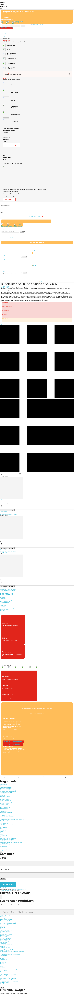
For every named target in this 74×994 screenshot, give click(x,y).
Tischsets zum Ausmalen (6, 798)
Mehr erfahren (6, 286)
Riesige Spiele (3, 970)
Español (19, 21)
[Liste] (37, 471)
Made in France (7, 157)
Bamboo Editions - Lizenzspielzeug (8, 791)
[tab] (37, 286)
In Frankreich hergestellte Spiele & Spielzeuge (10, 822)
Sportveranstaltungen (9, 130)
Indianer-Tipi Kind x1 (4, 552)
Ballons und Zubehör (5, 601)
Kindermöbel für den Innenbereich (8, 513)
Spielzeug (13, 85)
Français (12, 21)
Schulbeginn (6, 139)
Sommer (5, 135)
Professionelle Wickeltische (6, 812)
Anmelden (8, 884)
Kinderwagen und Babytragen (7, 816)
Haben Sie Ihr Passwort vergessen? (8, 888)
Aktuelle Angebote (4, 609)
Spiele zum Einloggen (5, 837)
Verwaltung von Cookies (65, 777)
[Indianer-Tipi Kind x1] (37, 527)
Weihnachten (6, 137)
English (5, 21)
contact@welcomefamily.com (12, 13)
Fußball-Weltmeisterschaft (6, 824)
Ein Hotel (9, 49)
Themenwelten (3, 605)
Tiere (4, 155)
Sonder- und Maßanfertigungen (7, 608)
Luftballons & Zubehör (14, 107)
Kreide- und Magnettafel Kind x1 (7, 590)
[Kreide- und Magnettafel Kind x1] (37, 566)
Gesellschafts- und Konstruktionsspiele (9, 969)
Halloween (5, 132)
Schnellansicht (3, 511)
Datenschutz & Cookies (49, 777)
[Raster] (37, 398)
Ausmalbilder (3, 598)
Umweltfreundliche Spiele (6, 787)
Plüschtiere (6, 159)
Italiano (10, 22)
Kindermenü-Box (4, 804)
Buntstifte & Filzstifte (4, 799)
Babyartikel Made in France (6, 820)
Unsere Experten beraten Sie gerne (13, 74)
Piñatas (2, 831)
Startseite (6, 594)
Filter (1, 324)
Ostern (4, 141)
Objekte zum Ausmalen (5, 800)
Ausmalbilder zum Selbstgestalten (8, 838)
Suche (22, 26)
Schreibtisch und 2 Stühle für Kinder (8, 514)
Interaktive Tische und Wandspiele (8, 974)
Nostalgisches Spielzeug (6, 792)
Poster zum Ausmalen (5, 796)
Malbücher (2, 795)
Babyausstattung (15, 114)
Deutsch (17, 22)
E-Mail (3, 858)
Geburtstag (2, 833)
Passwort (4, 869)
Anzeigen (3, 878)
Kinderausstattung (4, 602)
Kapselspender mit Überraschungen (8, 790)
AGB (42, 777)
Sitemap (57, 777)
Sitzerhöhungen (3, 810)
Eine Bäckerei (11, 63)
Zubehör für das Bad (5, 815)
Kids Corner (2, 606)
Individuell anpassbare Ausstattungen (9, 841)
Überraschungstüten (5, 803)
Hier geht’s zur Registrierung (19, 889)
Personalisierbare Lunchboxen (7, 839)
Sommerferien (3, 827)
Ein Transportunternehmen (11, 54)
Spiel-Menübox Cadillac (5, 806)
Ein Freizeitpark (12, 58)
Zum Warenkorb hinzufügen (7, 510)
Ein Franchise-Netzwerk (11, 68)
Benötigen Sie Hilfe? (10, 73)
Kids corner (15, 121)
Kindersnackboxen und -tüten (16, 99)
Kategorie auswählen (5, 915)
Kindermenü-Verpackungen (6, 600)
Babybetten (2, 814)
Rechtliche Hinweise (35, 777)
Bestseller (2, 610)
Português (6, 226)
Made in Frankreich (4, 604)
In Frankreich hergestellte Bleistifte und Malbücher (12, 819)
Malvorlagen (14, 92)
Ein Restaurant (11, 45)
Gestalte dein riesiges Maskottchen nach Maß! (11, 842)
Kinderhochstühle (4, 811)
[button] (2, 2)
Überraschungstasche (5, 788)
